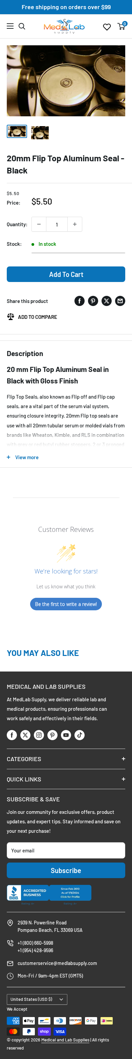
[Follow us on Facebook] (12, 735)
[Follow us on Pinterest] (52, 735)
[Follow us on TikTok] (79, 735)
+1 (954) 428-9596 (35, 950)
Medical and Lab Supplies (65, 1039)
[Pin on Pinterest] (93, 301)
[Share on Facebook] (79, 301)
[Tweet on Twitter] (107, 301)
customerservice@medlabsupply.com (57, 963)
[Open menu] (10, 26)
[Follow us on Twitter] (25, 735)
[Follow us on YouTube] (66, 735)
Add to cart (66, 274)
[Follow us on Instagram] (39, 735)
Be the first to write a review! (66, 604)
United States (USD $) (31, 999)
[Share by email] (120, 301)
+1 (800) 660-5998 (35, 943)
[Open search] (22, 26)
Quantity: (17, 224)
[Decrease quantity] (39, 224)
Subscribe (66, 870)
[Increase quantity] (75, 224)
